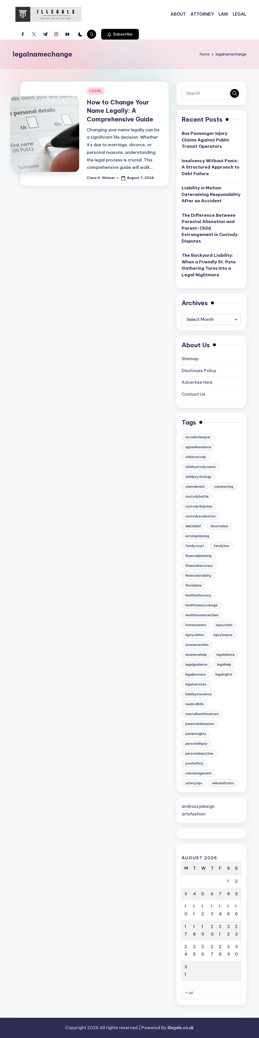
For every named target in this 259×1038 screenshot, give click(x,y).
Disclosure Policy (199, 370)
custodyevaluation (200, 516)
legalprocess (195, 674)
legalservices (195, 684)
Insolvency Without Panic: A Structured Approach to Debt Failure (210, 167)
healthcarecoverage (201, 605)
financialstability (198, 575)
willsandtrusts (223, 783)
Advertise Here (197, 382)
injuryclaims (194, 635)
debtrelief (193, 526)
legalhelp (224, 664)
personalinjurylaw (199, 753)
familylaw (221, 546)
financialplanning (198, 556)
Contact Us (193, 394)
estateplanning (197, 536)
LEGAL (96, 91)
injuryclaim (224, 625)
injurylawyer (223, 635)
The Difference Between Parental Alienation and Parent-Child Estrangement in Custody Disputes (210, 228)
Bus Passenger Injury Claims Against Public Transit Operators (206, 140)
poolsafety (194, 763)
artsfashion (194, 814)
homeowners (195, 625)
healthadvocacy (198, 595)
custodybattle (197, 496)
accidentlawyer (197, 437)
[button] (120, 34)
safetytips (193, 783)
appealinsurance (198, 447)
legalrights (223, 674)
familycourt (194, 546)
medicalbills (194, 704)
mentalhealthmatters (202, 714)
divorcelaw (219, 526)
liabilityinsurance (198, 694)
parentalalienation (199, 724)
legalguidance (196, 664)
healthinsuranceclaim (202, 615)
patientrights (195, 734)
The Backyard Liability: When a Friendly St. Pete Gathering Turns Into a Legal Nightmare (209, 265)
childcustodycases (200, 467)
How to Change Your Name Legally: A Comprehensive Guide (120, 110)
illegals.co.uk (180, 1027)
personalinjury (196, 743)
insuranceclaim (197, 645)
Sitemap (190, 358)
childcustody (195, 457)
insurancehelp (196, 654)
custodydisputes (198, 506)
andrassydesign (198, 806)
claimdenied (194, 486)
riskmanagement (198, 773)
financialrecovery (199, 565)
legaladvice (226, 654)
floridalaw (193, 585)
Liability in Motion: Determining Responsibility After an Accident (211, 194)
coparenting (223, 486)
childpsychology (198, 477)
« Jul (189, 993)
